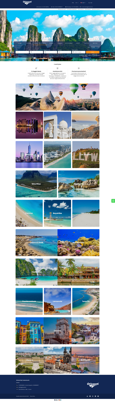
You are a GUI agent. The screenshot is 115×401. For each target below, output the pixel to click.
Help (73, 2)
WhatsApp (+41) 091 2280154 (73, 6)
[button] (19, 97)
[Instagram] (92, 396)
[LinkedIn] (95, 396)
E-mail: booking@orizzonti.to (87, 6)
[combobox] (22, 52)
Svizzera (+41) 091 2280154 (43, 6)
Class (89, 47)
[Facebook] (90, 396)
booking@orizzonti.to (22, 387)
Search (92, 52)
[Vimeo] (98, 396)
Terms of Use (96, 55)
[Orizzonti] (93, 385)
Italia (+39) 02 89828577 (57, 6)
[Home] (87, 396)
